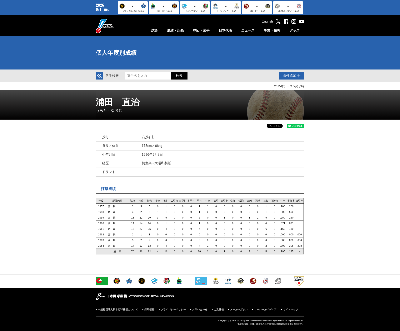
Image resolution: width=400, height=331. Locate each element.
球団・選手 (201, 30)
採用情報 (149, 309)
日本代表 (225, 30)
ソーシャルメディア (265, 309)
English (267, 21)
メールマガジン (239, 309)
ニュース (248, 30)
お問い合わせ (199, 309)
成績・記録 (175, 30)
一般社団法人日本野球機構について (118, 309)
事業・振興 (272, 30)
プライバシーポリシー (173, 309)
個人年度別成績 (116, 52)
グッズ (295, 30)
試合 (154, 30)
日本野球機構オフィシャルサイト (115, 26)
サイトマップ (290, 309)
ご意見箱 (219, 309)
